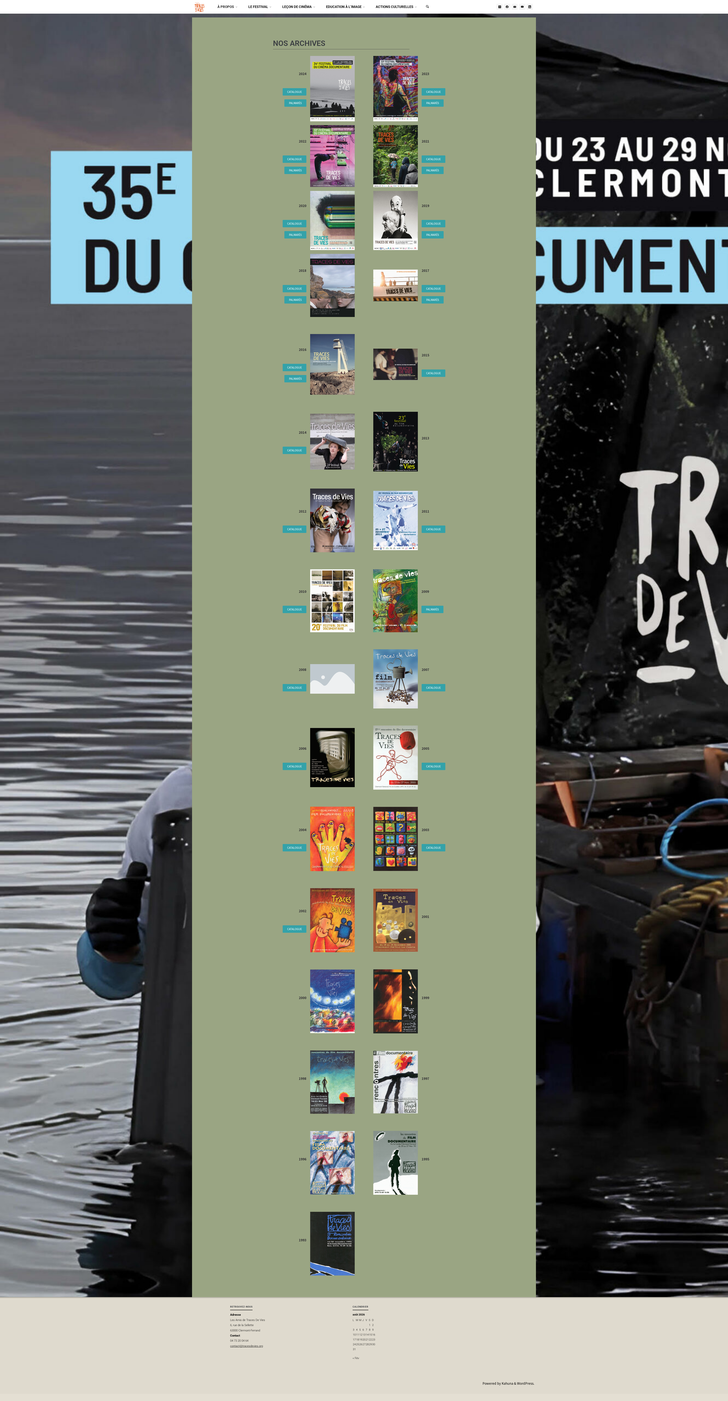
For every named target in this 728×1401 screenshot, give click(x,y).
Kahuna (507, 1383)
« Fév (356, 1358)
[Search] (427, 7)
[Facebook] (507, 7)
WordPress (525, 1383)
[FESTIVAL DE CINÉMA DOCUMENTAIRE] (199, 7)
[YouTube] (522, 7)
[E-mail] (515, 7)
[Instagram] (500, 7)
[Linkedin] (530, 7)
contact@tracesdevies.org (246, 1346)
